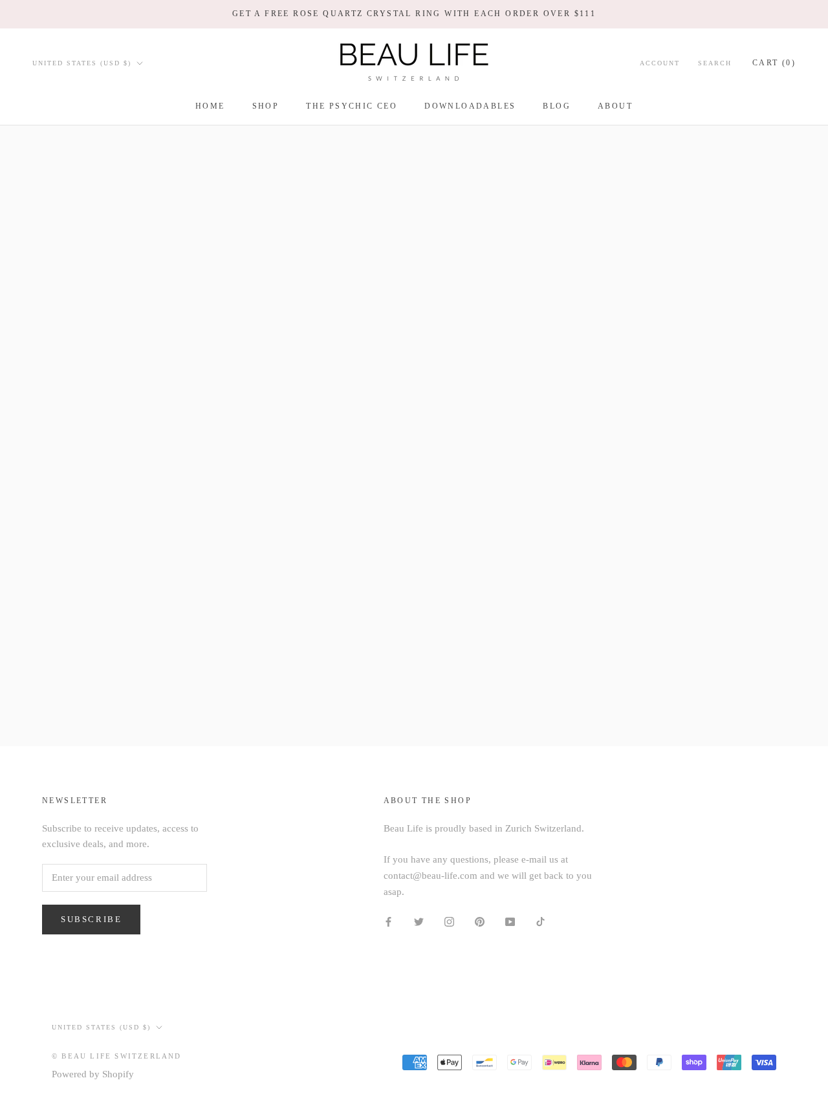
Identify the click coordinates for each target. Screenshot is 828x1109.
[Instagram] (449, 921)
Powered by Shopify (93, 1074)
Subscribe (91, 919)
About (615, 106)
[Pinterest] (480, 921)
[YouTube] (510, 921)
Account (660, 62)
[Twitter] (419, 921)
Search (715, 62)
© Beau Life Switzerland (117, 1056)
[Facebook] (388, 921)
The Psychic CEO (351, 106)
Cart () (774, 62)
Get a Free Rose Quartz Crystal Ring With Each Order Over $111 (414, 13)
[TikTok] (540, 921)
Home (210, 106)
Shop (265, 106)
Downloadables (470, 106)
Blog (557, 106)
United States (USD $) (81, 62)
